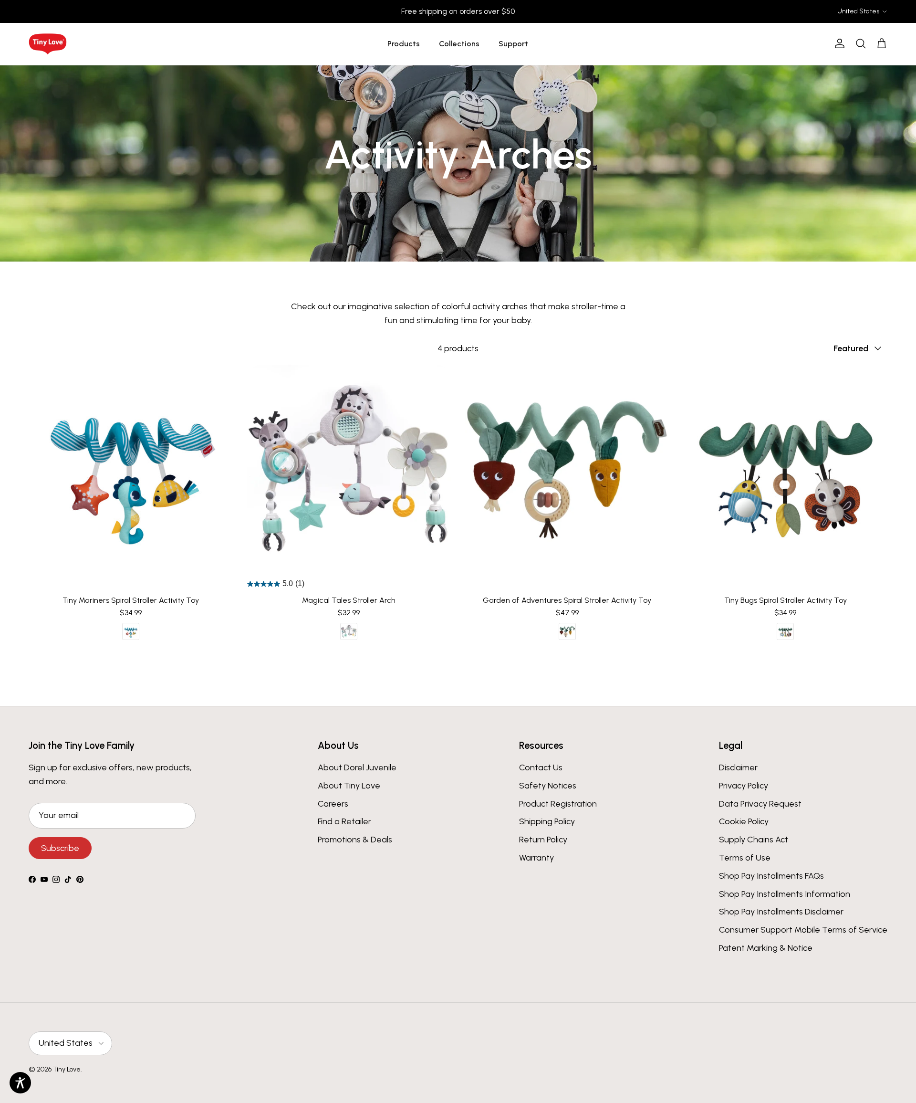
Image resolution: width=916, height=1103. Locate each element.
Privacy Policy (743, 785)
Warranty (536, 857)
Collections (459, 43)
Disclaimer (738, 767)
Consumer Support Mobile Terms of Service (803, 929)
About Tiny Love (349, 785)
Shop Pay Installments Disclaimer (781, 911)
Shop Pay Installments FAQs (771, 876)
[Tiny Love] (48, 43)
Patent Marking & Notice (765, 948)
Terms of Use (744, 857)
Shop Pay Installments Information (784, 894)
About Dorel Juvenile (357, 767)
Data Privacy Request (760, 803)
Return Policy (543, 839)
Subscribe (60, 848)
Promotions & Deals (355, 839)
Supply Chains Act (753, 839)
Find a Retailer (344, 821)
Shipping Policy (547, 821)
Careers (333, 803)
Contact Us (540, 767)
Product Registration (558, 803)
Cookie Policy (744, 821)
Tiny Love (67, 1069)
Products (403, 43)
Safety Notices (547, 785)
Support (513, 43)
